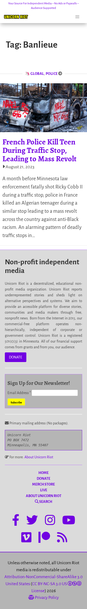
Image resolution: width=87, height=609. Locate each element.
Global (37, 74)
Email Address (19, 393)
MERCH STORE (43, 484)
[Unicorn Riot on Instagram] (50, 521)
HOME (43, 473)
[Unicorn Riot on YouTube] (69, 521)
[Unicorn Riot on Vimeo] (26, 538)
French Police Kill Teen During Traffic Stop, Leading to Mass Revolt (39, 150)
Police (52, 74)
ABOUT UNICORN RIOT (43, 496)
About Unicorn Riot (38, 457)
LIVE (43, 490)
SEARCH (45, 502)
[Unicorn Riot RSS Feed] (62, 538)
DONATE (15, 357)
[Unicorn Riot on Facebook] (16, 521)
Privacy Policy (46, 597)
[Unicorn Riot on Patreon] (44, 538)
